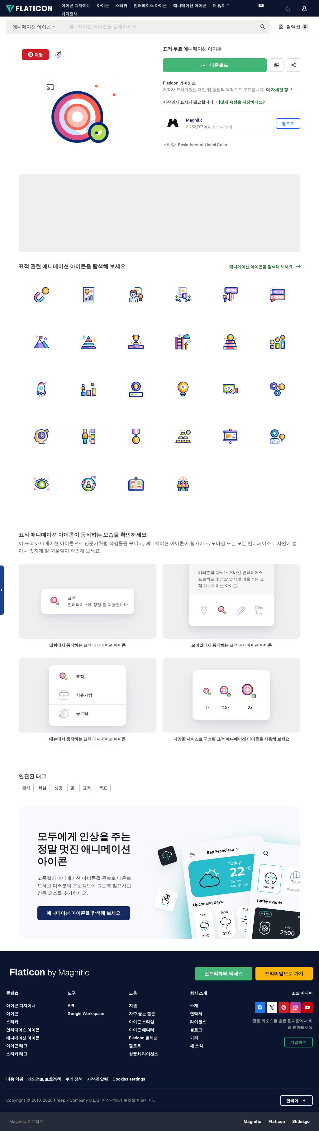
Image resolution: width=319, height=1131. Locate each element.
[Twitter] (272, 1007)
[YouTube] (307, 1007)
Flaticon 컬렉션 (143, 1037)
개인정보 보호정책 (44, 1078)
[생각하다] (277, 436)
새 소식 (196, 1045)
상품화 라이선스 (143, 1053)
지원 (133, 1005)
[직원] (89, 436)
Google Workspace (86, 1013)
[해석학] (89, 294)
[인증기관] (136, 294)
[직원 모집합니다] (230, 294)
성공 (59, 787)
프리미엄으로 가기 (284, 973)
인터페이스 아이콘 (150, 5)
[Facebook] (260, 1007)
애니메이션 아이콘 (190, 5)
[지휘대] (136, 342)
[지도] (183, 483)
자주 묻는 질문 (142, 1013)
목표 (103, 787)
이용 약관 (14, 1078)
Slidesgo (301, 1121)
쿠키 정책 (74, 1078)
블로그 (196, 1029)
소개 (194, 1005)
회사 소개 (198, 992)
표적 (87, 787)
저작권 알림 (97, 1078)
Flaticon (277, 1121)
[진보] (89, 389)
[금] (183, 436)
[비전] (41, 483)
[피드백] (277, 342)
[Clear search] (249, 27)
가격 (194, 1037)
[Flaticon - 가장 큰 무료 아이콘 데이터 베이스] (29, 8)
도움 (133, 992)
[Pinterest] (284, 1007)
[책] (136, 483)
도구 (72, 992)
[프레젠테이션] (230, 436)
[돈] (41, 294)
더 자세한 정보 (279, 89)
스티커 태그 (16, 1053)
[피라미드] (89, 342)
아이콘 (103, 5)
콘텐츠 (12, 992)
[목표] (183, 342)
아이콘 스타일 (141, 1021)
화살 (42, 787)
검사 (26, 787)
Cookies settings (128, 1079)
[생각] (41, 436)
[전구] (183, 389)
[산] (41, 342)
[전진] (230, 342)
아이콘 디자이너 (76, 5)
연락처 (196, 1013)
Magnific (252, 1121)
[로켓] (41, 389)
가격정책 (69, 13)
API (71, 1005)
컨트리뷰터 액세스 (223, 973)
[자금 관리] (277, 389)
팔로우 (135, 1045)
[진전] (136, 389)
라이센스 (198, 1021)
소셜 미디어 (302, 992)
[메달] (136, 436)
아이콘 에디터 (141, 1029)
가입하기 (298, 1042)
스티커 (121, 5)
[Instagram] (295, 1007)
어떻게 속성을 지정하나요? (240, 101)
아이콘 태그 (16, 1045)
